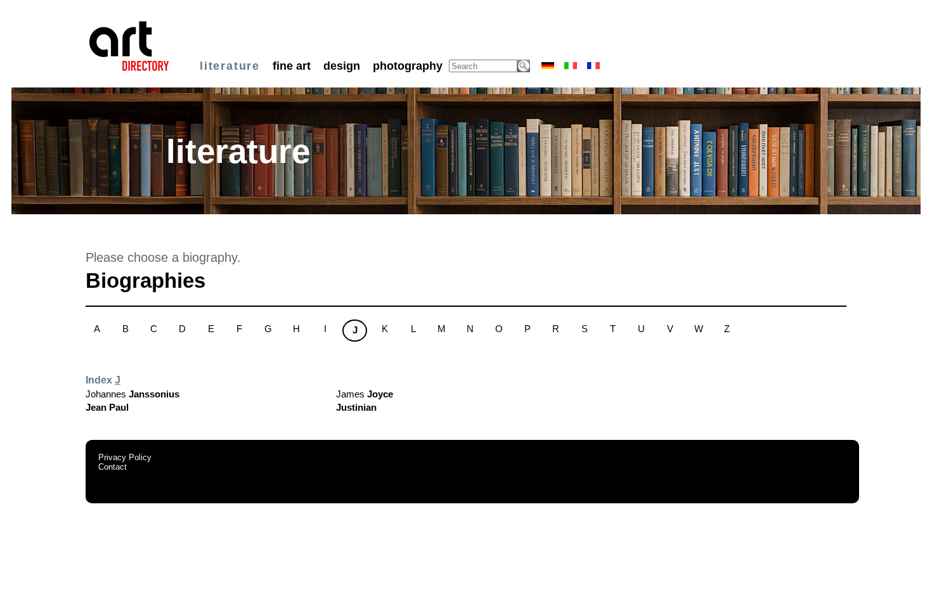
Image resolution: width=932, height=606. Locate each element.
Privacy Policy (125, 457)
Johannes (132, 394)
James (364, 394)
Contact (112, 467)
